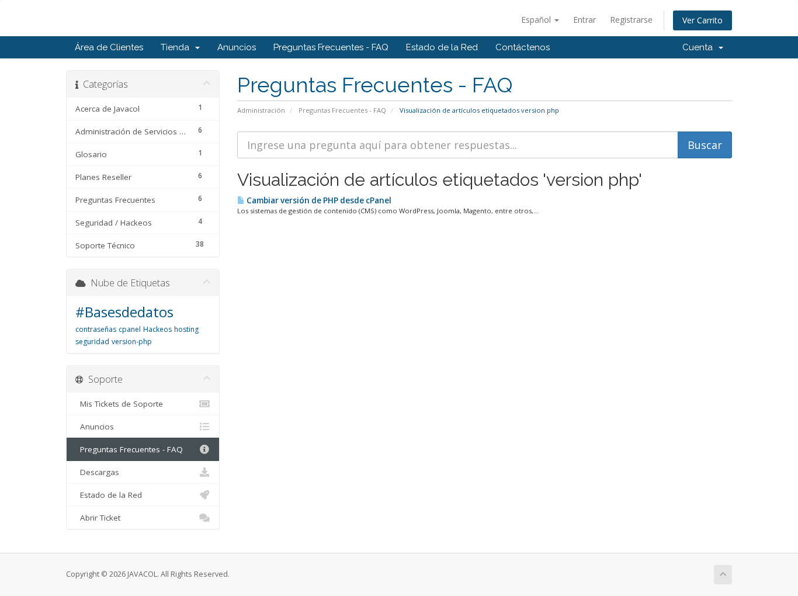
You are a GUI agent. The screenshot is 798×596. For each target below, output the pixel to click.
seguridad (92, 341)
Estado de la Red (442, 47)
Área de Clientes (109, 47)
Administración (261, 110)
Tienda (177, 47)
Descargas (97, 472)
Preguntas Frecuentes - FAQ (330, 47)
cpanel (130, 329)
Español (537, 19)
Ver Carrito (702, 20)
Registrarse (631, 19)
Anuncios (236, 47)
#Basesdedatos (124, 311)
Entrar (584, 19)
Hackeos (157, 329)
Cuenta (699, 47)
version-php (132, 341)
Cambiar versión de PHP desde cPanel (318, 200)
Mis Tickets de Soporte (119, 404)
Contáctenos (522, 47)
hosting (186, 329)
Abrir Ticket (97, 517)
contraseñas (95, 329)
